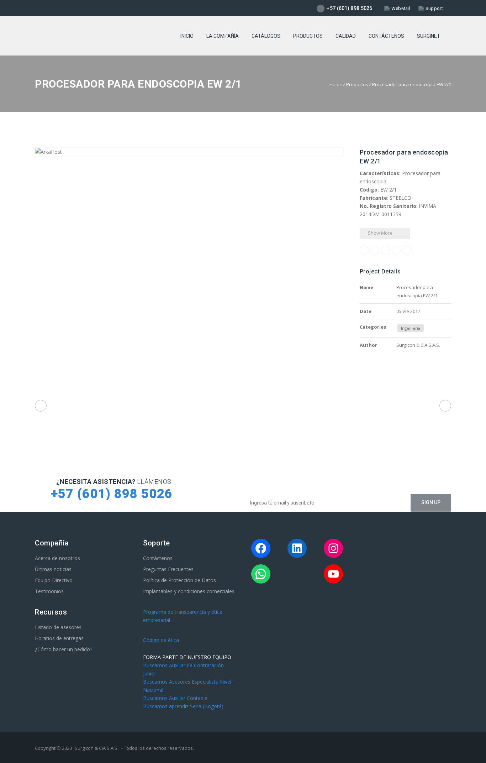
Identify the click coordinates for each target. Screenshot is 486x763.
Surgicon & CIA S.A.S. (96, 748)
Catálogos (266, 36)
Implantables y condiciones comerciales (188, 591)
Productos (308, 36)
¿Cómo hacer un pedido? (63, 649)
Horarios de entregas (59, 638)
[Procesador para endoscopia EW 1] (41, 406)
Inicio (187, 36)
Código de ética (161, 640)
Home (335, 84)
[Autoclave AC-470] (445, 406)
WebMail (400, 8)
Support (434, 8)
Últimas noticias (53, 569)
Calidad (346, 36)
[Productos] (243, 407)
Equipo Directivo (54, 580)
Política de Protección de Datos (179, 580)
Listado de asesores (58, 627)
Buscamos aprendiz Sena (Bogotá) (183, 706)
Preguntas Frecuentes (168, 569)
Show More (379, 233)
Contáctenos (386, 36)
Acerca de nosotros (57, 558)
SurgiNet (428, 36)
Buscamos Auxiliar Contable (175, 698)
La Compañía (222, 36)
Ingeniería (410, 328)
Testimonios (49, 591)
